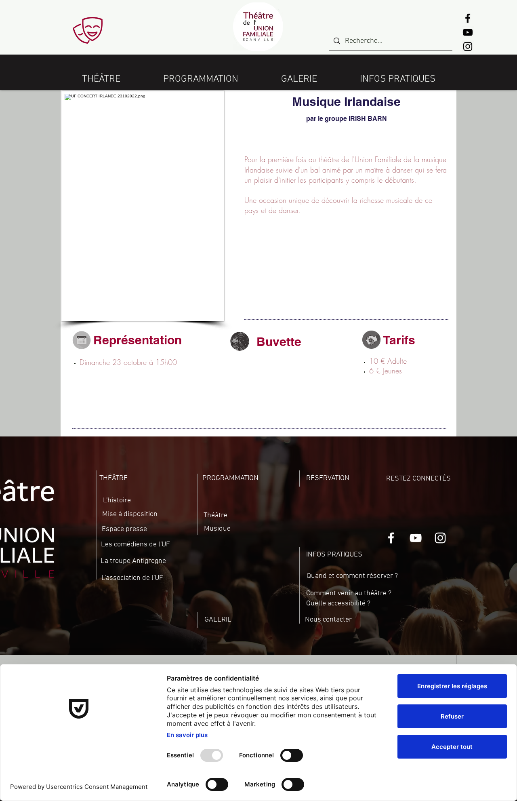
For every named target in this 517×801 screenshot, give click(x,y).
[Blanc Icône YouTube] (415, 538)
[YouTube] (468, 32)
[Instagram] (468, 46)
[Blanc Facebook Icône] (391, 538)
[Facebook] (468, 18)
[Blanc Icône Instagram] (440, 538)
